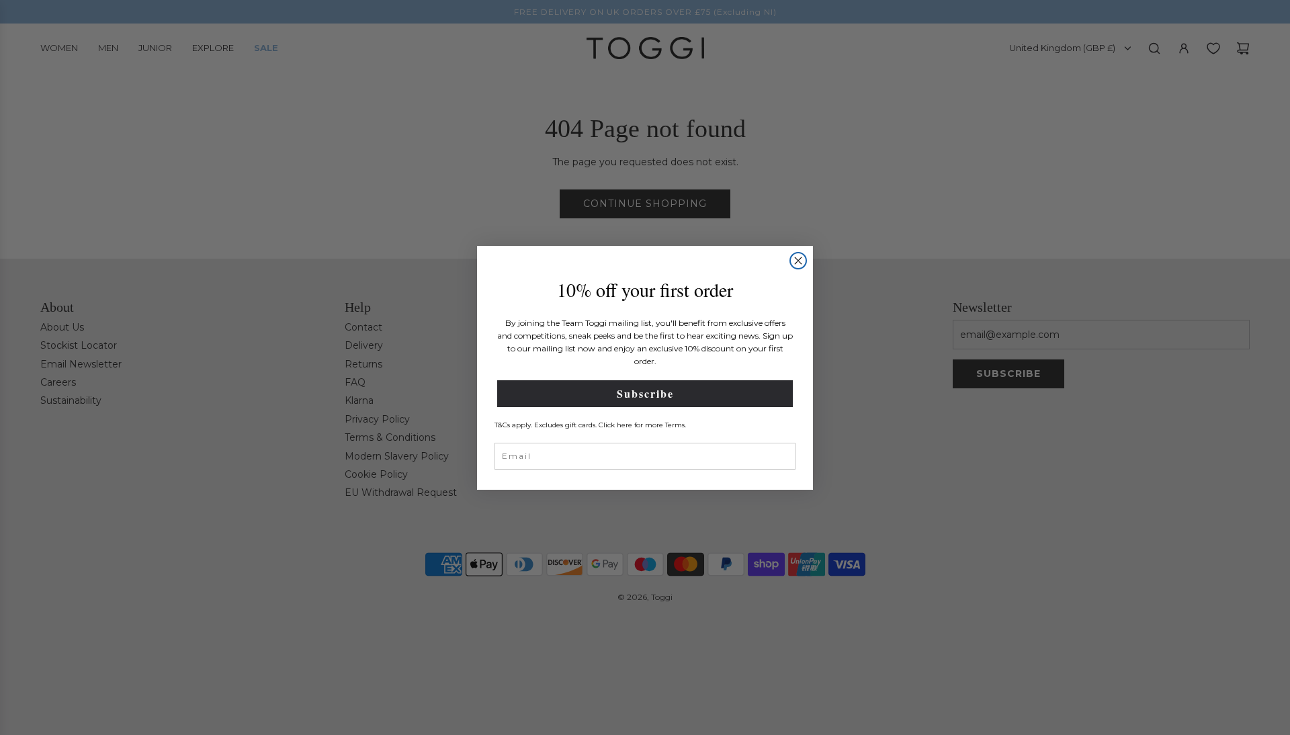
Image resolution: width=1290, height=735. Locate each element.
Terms (675, 425)
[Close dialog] (798, 261)
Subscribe (645, 393)
